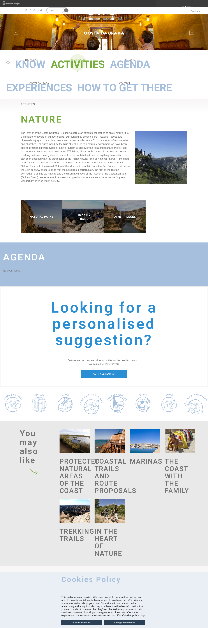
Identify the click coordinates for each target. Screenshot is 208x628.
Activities (78, 64)
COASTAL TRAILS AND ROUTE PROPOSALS (110, 476)
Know (30, 64)
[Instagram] (21, 10)
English (194, 11)
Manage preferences (124, 622)
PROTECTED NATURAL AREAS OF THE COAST (75, 476)
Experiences (39, 88)
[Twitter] (8, 10)
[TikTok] (30, 10)
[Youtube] (17, 10)
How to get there (124, 88)
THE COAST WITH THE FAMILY (177, 476)
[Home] (104, 32)
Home (8, 62)
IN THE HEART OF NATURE (108, 542)
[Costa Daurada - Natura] (161, 157)
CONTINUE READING (104, 374)
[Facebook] (12, 10)
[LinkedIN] (26, 10)
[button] (15, 32)
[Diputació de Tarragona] (104, 3)
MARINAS (145, 461)
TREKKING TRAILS (75, 535)
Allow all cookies (82, 622)
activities (28, 104)
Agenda (130, 64)
